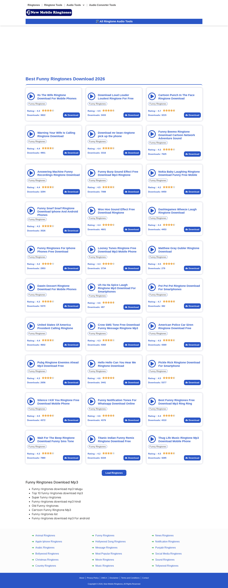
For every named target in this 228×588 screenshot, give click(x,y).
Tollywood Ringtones (166, 565)
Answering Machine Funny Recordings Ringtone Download (58, 173)
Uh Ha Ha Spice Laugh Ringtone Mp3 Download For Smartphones (117, 288)
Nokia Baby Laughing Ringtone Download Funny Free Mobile (179, 173)
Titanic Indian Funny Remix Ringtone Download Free (116, 439)
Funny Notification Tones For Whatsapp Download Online (117, 402)
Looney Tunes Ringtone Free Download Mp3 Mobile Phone (117, 250)
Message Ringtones (106, 547)
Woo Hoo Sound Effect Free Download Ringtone (116, 211)
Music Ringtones (104, 565)
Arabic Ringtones (44, 547)
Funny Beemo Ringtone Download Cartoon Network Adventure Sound (176, 135)
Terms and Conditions (130, 578)
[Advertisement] (114, 49)
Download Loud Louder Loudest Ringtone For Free (116, 97)
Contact (145, 578)
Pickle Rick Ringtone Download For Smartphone (179, 364)
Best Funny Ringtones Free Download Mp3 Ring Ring (176, 402)
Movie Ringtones (104, 559)
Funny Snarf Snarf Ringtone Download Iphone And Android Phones (57, 212)
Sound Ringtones (164, 559)
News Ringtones (164, 535)
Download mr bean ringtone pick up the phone (116, 134)
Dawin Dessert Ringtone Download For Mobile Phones (56, 287)
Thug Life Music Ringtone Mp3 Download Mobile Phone (178, 439)
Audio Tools (74, 5)
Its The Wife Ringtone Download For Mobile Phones (56, 97)
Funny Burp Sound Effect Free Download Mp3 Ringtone (118, 173)
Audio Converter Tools (102, 5)
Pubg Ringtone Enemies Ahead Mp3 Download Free (58, 364)
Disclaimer (114, 578)
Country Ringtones (45, 565)
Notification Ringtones (167, 541)
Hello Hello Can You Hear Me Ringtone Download (117, 364)
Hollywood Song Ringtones (110, 541)
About (81, 578)
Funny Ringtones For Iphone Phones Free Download (56, 250)
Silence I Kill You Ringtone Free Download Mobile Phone (58, 402)
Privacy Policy (93, 578)
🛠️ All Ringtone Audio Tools (114, 21)
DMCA (104, 578)
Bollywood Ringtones (47, 553)
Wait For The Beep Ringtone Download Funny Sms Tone (56, 439)
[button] (114, 473)
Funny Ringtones (37, 104)
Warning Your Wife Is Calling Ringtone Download (56, 134)
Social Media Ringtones (168, 553)
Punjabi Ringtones (165, 547)
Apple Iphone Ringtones (48, 541)
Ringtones (34, 5)
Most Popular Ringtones (108, 553)
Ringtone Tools (53, 5)
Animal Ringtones (45, 535)
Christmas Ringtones (46, 559)
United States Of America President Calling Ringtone (55, 326)
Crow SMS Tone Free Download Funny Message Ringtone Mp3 (119, 326)
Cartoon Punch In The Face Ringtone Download (176, 97)
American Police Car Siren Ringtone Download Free (175, 326)
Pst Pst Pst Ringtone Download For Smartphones (179, 287)
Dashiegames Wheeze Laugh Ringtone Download (177, 211)
